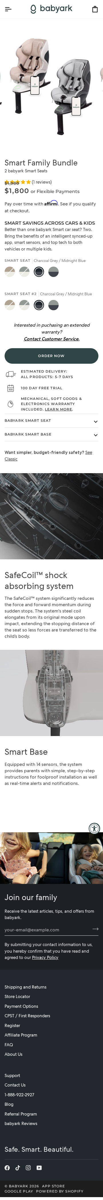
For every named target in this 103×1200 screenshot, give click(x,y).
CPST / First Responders (27, 1016)
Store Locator (17, 996)
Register (12, 1025)
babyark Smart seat (28, 420)
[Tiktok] (17, 1167)
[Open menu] (13, 9)
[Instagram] (28, 1167)
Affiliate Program (21, 1035)
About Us (13, 1054)
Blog (9, 1104)
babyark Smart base (28, 434)
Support (12, 1075)
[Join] (93, 929)
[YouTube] (39, 1167)
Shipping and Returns (25, 987)
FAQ (9, 1045)
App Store (53, 1186)
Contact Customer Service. (52, 339)
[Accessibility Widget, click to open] (94, 828)
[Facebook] (7, 1167)
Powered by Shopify (60, 1191)
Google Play (19, 1191)
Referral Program (21, 1114)
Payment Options (21, 1006)
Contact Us (15, 1085)
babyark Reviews (21, 1123)
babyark (18, 1186)
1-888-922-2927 (19, 1095)
